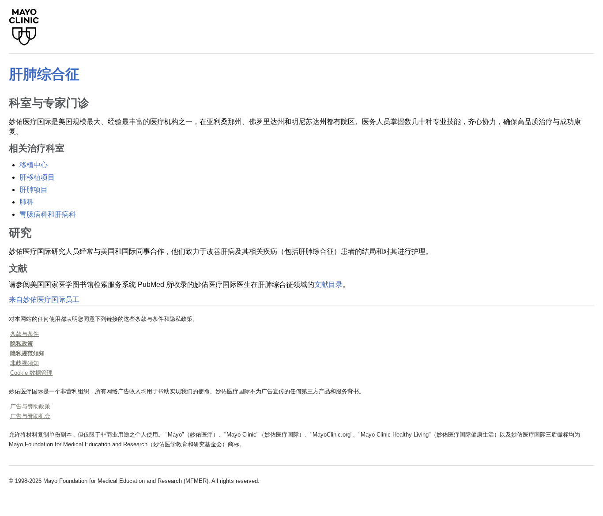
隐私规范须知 (27, 353)
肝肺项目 (33, 189)
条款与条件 (24, 334)
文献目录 (328, 284)
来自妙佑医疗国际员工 (44, 299)
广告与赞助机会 (30, 416)
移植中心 (33, 165)
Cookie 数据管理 (31, 372)
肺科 (26, 202)
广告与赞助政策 (30, 406)
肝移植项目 (37, 177)
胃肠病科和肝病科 (47, 214)
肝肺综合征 (44, 74)
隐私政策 (21, 343)
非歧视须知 (24, 363)
